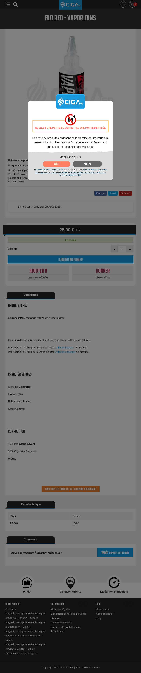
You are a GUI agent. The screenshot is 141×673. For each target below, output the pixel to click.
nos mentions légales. (73, 170)
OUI (56, 164)
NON (87, 164)
